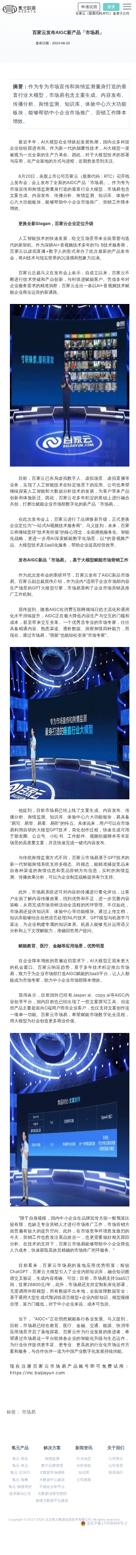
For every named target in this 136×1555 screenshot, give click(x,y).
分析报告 (84, 1465)
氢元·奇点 (20, 1465)
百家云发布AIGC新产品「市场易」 (68, 32)
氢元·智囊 (20, 1480)
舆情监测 (52, 1458)
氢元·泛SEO (20, 1472)
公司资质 (116, 1465)
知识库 (84, 1472)
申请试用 (89, 7)
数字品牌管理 (52, 1465)
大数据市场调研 (52, 1472)
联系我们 (116, 1472)
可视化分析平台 (52, 1487)
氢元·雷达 (20, 1458)
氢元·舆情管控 (20, 1487)
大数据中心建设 (52, 1480)
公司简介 (116, 1458)
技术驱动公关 (20, 1494)
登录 (111, 7)
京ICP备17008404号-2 (107, 1523)
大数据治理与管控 (52, 1494)
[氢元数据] (19, 9)
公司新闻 (84, 1480)
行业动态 (84, 1458)
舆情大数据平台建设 (52, 1500)
